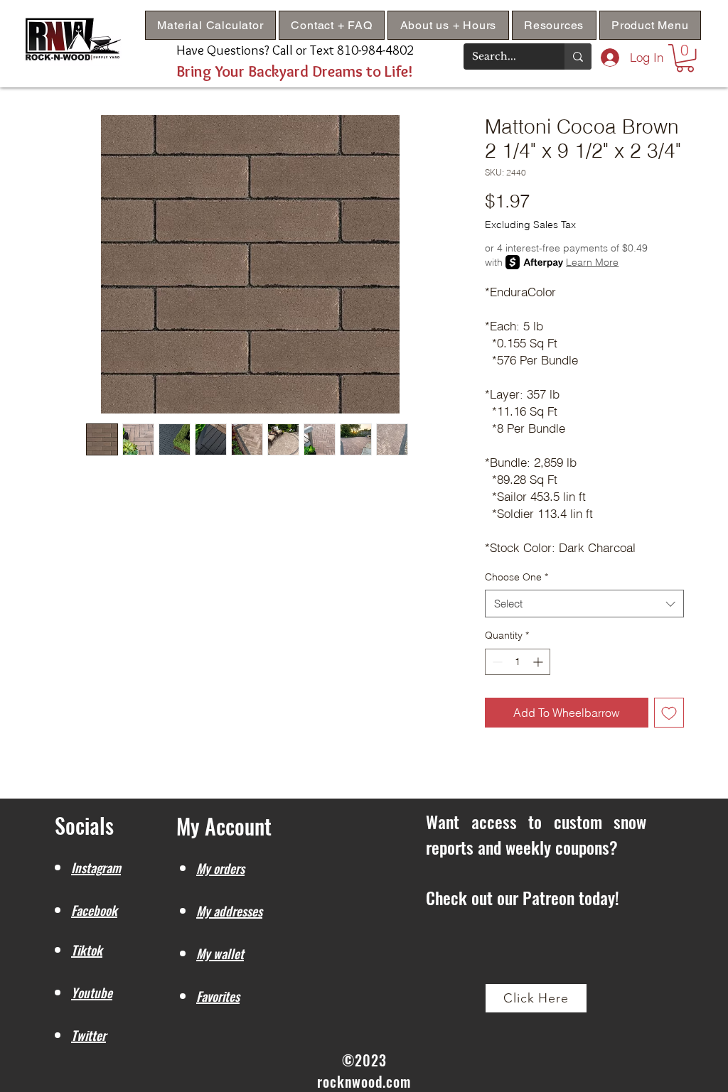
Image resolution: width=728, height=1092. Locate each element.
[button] (554, 25)
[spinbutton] (517, 661)
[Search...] (578, 56)
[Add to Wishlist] (669, 713)
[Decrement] (496, 661)
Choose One (516, 577)
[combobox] (584, 603)
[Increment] (539, 661)
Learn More (592, 262)
